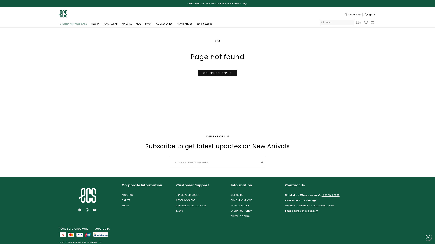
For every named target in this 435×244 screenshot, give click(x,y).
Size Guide (237, 195)
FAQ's (179, 210)
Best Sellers (204, 23)
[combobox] (337, 22)
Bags (148, 23)
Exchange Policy (241, 210)
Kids (138, 23)
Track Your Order (187, 195)
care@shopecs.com (306, 210)
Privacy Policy (240, 205)
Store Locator (185, 200)
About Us (127, 195)
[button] (73, 24)
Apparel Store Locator (191, 205)
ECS (70, 242)
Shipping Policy (240, 216)
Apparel (127, 23)
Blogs (125, 205)
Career (126, 200)
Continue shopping (217, 73)
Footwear (111, 23)
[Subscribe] (262, 162)
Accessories (164, 23)
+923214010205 (330, 195)
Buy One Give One (241, 200)
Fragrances (185, 23)
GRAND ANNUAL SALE (73, 23)
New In (95, 23)
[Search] (322, 22)
